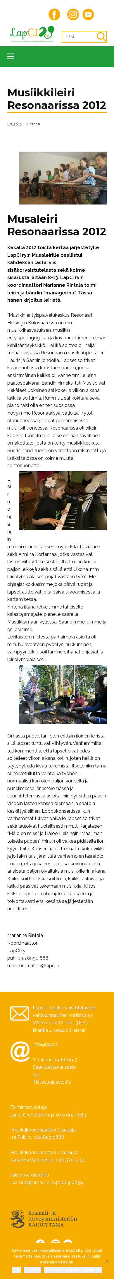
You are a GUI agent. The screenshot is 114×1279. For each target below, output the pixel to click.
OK (16, 1270)
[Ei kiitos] (107, 1261)
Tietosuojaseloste (52, 1082)
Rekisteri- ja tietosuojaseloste (73, 1270)
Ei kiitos (32, 1270)
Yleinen (33, 124)
